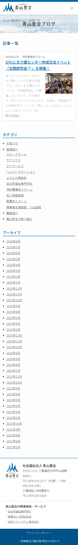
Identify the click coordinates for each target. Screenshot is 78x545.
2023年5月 (13, 406)
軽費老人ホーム (16, 201)
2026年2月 (13, 276)
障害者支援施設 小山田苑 (23, 207)
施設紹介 (12, 149)
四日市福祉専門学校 (19, 183)
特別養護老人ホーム (19, 189)
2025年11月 (14, 294)
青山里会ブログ (18, 20)
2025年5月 (13, 318)
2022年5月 (13, 447)
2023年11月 (14, 376)
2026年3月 (13, 270)
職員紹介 (12, 213)
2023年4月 (13, 412)
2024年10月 (14, 347)
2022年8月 (13, 435)
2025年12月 (14, 288)
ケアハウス (13, 160)
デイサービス (15, 166)
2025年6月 (13, 312)
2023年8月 (13, 394)
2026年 (31, 20)
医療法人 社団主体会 (19, 516)
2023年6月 (13, 400)
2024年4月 (13, 365)
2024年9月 (13, 353)
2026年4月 (13, 265)
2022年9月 (13, 429)
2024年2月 (13, 370)
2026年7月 (13, 247)
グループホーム (16, 154)
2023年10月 (14, 382)
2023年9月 (13, 388)
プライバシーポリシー (39, 533)
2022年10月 (14, 423)
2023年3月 (13, 418)
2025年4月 (13, 323)
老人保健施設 (15, 195)
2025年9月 (13, 306)
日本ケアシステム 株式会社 (23, 521)
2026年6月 (13, 253)
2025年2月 (13, 329)
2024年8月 (13, 359)
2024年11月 (14, 341)
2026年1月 (13, 282)
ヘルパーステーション (20, 171)
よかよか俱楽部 (16, 178)
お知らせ (12, 143)
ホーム (6, 20)
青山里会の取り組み (19, 219)
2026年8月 (13, 241)
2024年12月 (14, 335)
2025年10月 (14, 300)
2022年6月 (13, 441)
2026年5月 (13, 259)
